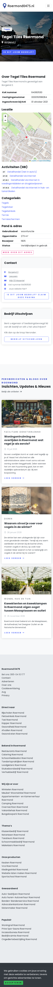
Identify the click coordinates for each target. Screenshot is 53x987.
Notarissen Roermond (13, 834)
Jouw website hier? (18, 288)
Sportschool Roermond (14, 876)
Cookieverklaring (11, 688)
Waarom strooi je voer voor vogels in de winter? (23, 525)
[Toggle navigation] (48, 6)
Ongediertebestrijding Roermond (19, 939)
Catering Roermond (12, 754)
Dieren (8, 518)
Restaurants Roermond (14, 751)
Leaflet (33, 160)
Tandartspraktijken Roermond (18, 761)
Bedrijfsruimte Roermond (15, 935)
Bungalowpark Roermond (15, 814)
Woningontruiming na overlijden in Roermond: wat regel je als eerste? (23, 440)
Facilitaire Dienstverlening (22, 432)
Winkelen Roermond (12, 789)
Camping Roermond (12, 803)
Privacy (6, 695)
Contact (6, 677)
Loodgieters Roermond (14, 765)
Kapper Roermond (11, 723)
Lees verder (12, 478)
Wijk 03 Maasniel (16, 280)
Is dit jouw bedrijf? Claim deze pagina (26, 296)
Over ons (6, 685)
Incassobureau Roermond (15, 932)
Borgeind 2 (10, 42)
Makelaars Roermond (13, 845)
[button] (26, 137)
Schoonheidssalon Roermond (17, 758)
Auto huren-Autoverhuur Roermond (21, 897)
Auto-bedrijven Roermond (16, 894)
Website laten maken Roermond (19, 873)
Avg (4, 692)
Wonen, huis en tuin (17, 598)
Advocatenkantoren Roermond (18, 904)
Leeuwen (13, 276)
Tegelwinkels (8, 211)
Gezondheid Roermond (14, 726)
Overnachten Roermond (15, 807)
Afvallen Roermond (12, 730)
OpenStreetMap (45, 160)
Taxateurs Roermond (13, 838)
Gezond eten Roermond (14, 733)
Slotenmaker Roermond (14, 907)
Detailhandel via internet (23, 175)
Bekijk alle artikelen (10, 391)
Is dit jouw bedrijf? (18, 52)
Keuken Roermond (11, 862)
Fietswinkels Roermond (14, 716)
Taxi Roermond (10, 719)
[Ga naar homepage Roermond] (18, 5)
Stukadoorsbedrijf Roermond (17, 768)
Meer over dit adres (17, 252)
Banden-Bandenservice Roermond (20, 901)
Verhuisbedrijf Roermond (15, 772)
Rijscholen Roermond (13, 712)
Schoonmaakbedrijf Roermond (18, 841)
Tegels (7, 29)
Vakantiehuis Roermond (14, 810)
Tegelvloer (7, 207)
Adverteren (8, 681)
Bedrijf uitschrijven (26, 339)
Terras (5, 215)
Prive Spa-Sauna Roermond (16, 928)
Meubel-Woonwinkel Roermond (18, 792)
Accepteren (13, 983)
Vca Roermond (10, 866)
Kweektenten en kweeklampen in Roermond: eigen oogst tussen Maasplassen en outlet (25, 607)
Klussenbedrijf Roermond (15, 831)
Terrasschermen (11, 219)
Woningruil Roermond (13, 925)
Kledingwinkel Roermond (15, 869)
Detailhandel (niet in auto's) (22, 171)
